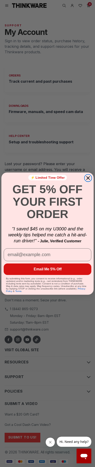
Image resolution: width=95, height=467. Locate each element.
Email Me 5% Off (48, 269)
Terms (18, 291)
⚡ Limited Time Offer (48, 177)
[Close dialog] (88, 178)
